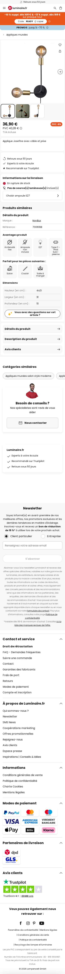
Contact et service (19, 639)
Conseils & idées (30, 757)
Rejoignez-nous (13, 739)
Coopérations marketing (19, 728)
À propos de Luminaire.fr (24, 703)
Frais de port (11, 675)
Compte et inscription (17, 692)
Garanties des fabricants (19, 669)
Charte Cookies (13, 786)
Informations (14, 767)
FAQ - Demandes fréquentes (21, 652)
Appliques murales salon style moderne (28, 376)
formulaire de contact (38, 610)
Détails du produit (17, 329)
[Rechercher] (55, 8)
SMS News (9, 722)
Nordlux (36, 220)
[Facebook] (23, 923)
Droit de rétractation (18, 646)
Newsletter (10, 716)
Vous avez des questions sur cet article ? (35, 314)
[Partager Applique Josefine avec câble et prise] (60, 51)
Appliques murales (17, 34)
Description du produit (21, 339)
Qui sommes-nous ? (16, 711)
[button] (8, 111)
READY (30, 21)
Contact (8, 664)
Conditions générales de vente (23, 775)
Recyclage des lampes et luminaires (33, 944)
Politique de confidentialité (20, 781)
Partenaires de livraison (23, 843)
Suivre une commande (17, 658)
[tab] (32, 666)
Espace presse (12, 751)
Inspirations (10, 757)
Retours (8, 681)
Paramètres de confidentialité (23, 930)
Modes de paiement (16, 687)
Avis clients (13, 349)
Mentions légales (14, 792)
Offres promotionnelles (18, 734)
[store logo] (19, 8)
